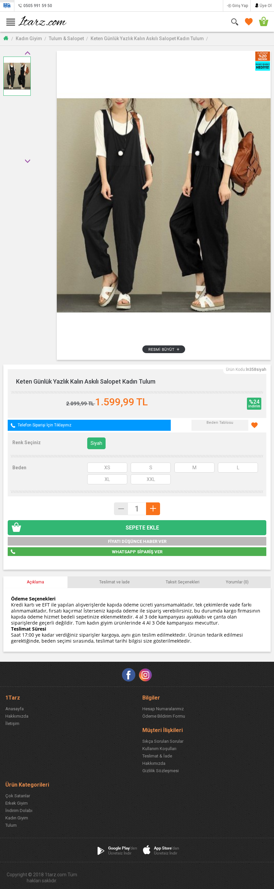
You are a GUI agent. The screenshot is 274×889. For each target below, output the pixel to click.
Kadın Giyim (29, 38)
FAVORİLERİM (247, 21)
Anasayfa (14, 708)
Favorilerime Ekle (257, 425)
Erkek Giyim (16, 803)
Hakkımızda (16, 716)
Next (27, 161)
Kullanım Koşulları (159, 748)
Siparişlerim (7, 5)
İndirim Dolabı (18, 810)
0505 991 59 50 (37, 5)
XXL (151, 479)
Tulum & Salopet (66, 38)
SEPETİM (260, 21)
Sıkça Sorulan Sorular (162, 741)
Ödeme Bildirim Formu (163, 716)
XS (107, 467)
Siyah (96, 443)
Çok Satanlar (17, 795)
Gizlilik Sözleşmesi (160, 770)
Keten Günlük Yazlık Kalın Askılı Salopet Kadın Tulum (147, 38)
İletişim (12, 723)
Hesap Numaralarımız (163, 708)
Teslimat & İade (157, 755)
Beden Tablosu (220, 422)
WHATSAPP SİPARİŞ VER (137, 551)
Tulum (11, 825)
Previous (27, 53)
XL (107, 479)
